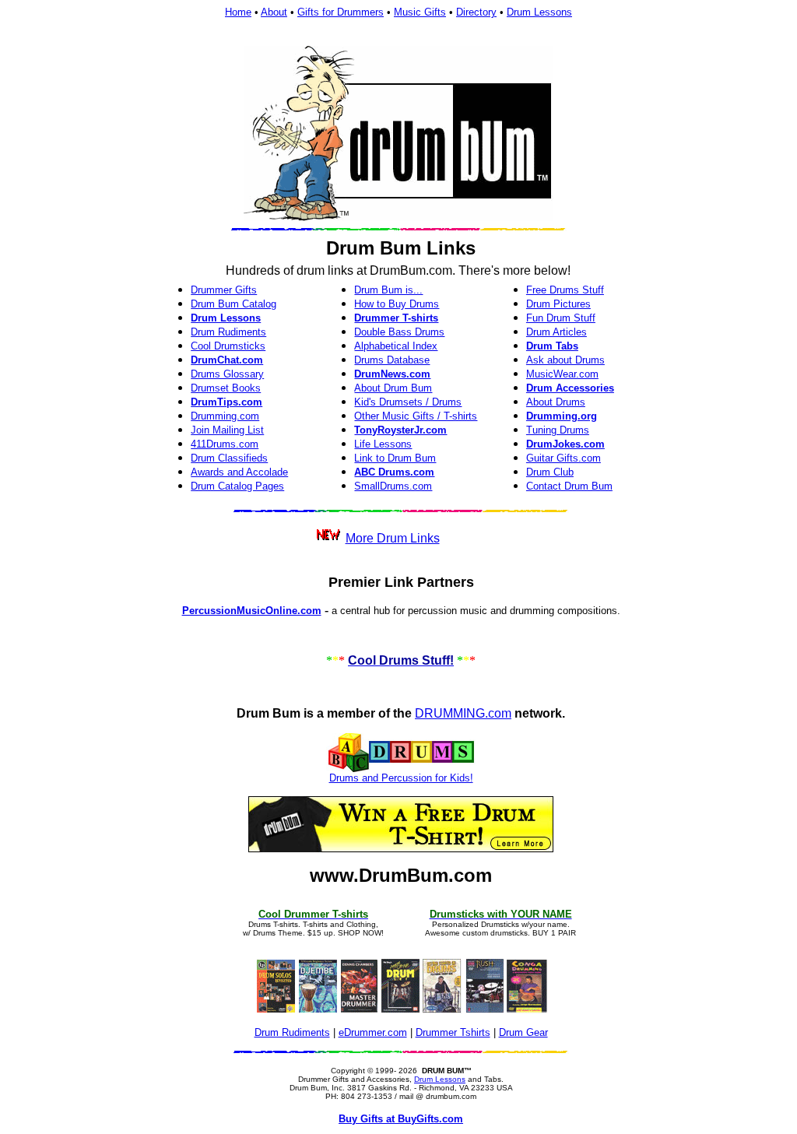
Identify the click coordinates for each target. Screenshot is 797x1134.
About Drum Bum (393, 388)
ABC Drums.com (394, 472)
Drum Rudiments (228, 332)
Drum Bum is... (388, 290)
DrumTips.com (226, 402)
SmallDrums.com (393, 486)
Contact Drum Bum (569, 486)
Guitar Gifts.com (563, 458)
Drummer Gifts (224, 290)
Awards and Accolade (239, 472)
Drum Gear (523, 1032)
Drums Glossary (227, 374)
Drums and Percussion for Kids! (401, 778)
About (274, 12)
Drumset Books (226, 388)
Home (238, 12)
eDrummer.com (373, 1032)
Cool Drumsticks (228, 346)
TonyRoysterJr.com (400, 430)
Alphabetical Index (395, 346)
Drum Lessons (539, 12)
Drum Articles (556, 332)
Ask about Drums (565, 360)
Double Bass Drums (399, 332)
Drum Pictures (558, 304)
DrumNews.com (392, 374)
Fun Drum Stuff (560, 318)
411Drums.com (224, 444)
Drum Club (550, 472)
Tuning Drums (557, 430)
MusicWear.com (562, 374)
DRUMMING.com (463, 713)
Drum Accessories (570, 388)
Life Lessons (383, 444)
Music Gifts (420, 12)
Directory (476, 12)
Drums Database (392, 360)
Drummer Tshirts (453, 1032)
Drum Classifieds (229, 458)
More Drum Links (393, 538)
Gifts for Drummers (340, 12)
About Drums (555, 402)
